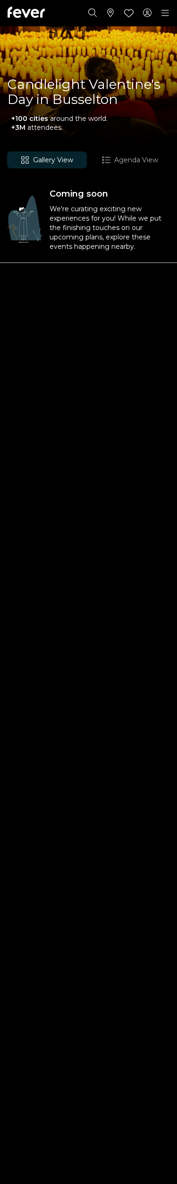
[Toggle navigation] (165, 13)
